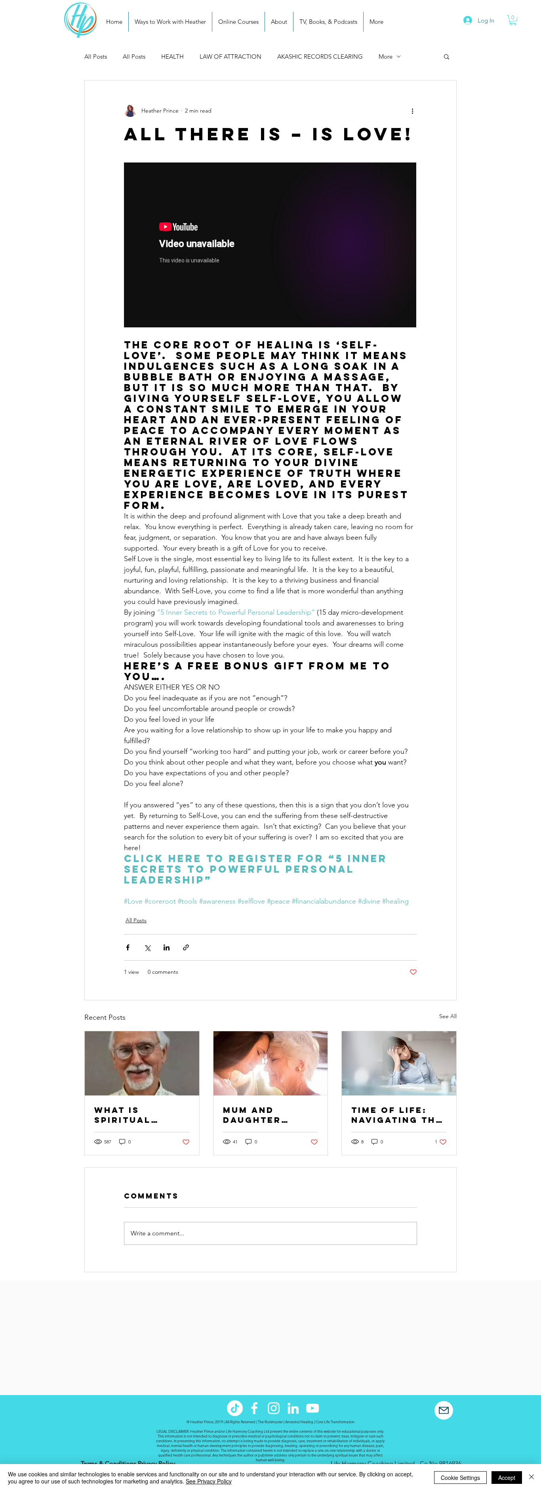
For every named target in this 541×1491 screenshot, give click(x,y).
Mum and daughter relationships (265, 1115)
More (385, 56)
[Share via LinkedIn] (166, 947)
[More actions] (412, 110)
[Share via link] (186, 947)
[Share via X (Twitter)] (147, 947)
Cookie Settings (460, 1477)
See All (448, 1016)
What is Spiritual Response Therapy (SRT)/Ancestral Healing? (141, 1115)
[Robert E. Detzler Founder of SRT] (142, 1063)
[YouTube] (312, 1408)
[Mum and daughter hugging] (270, 1063)
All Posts (95, 56)
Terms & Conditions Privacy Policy (128, 1463)
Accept (506, 1477)
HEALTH (172, 56)
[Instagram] (274, 1408)
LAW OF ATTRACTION (230, 56)
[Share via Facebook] (127, 947)
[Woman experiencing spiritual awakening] (399, 1063)
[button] (513, 20)
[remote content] (270, 245)
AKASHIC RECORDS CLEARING (320, 56)
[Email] (443, 1410)
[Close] (531, 1477)
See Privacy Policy (209, 1481)
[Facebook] (254, 1408)
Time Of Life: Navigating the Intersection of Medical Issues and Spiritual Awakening (396, 1115)
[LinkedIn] (293, 1408)
